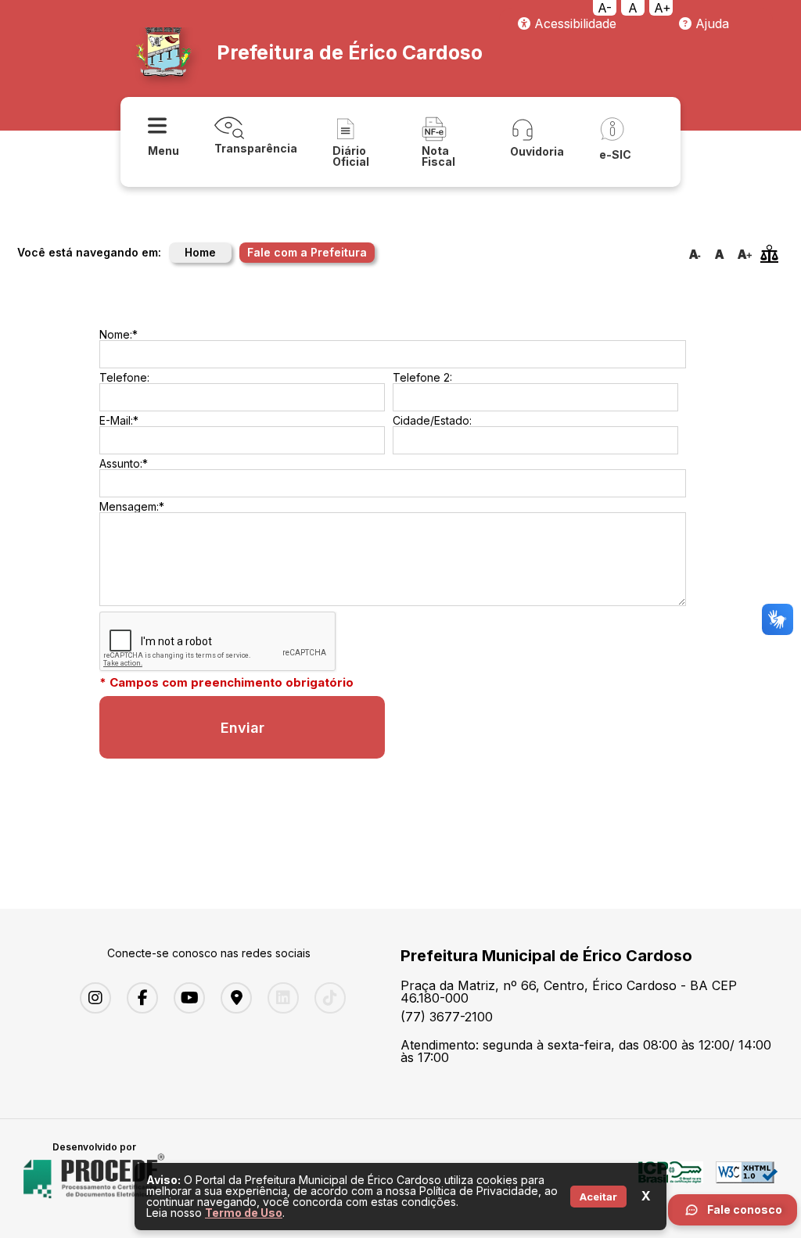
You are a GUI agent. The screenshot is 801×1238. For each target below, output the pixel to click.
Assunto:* (123, 463)
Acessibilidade (573, 23)
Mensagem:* (131, 506)
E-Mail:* (118, 420)
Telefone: (124, 377)
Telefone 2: (422, 377)
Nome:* (118, 334)
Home (200, 252)
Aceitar (598, 1196)
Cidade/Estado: (432, 420)
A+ (662, 8)
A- (605, 8)
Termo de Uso (243, 1212)
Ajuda (710, 23)
